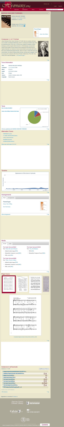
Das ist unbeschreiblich (7, 108)
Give (39, 425)
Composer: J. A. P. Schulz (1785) (18, 18)
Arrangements (11, 197)
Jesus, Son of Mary (44, 34)
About (3, 425)
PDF (20, 24)
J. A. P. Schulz (11, 67)
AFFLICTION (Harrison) (8, 137)
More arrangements (6, 214)
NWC (19, 253)
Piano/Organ (37, 29)
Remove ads (46, 4)
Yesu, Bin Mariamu (33, 248)
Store (33, 9)
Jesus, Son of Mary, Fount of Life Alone (10, 111)
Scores (4, 243)
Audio (10, 243)
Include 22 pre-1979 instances (7, 389)
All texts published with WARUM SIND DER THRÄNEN (14, 129)
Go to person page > (20, 55)
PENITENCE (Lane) (7, 133)
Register (60, 6)
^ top (48, 60)
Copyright (8, 425)
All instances (4, 391)
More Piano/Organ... (7, 206)
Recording (21, 25)
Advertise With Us (23, 425)
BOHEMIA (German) (7, 139)
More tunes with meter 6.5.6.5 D (9, 144)
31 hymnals (19, 19)
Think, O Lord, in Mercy (11, 260)
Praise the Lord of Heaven (11, 248)
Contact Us (16, 425)
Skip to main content (4, 0)
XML (12, 255)
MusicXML (23, 24)
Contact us (15, 396)
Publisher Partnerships (33, 425)
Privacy (12, 425)
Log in (55, 6)
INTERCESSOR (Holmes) (8, 141)
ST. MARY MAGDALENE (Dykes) (10, 135)
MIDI (18, 25)
